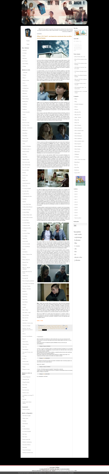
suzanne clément (56, 326)
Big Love (76, 164)
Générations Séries (26, 159)
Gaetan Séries (25, 156)
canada (39, 326)
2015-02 (76, 191)
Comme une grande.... (26, 112)
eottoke (24, 143)
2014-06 (76, 207)
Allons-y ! (24, 77)
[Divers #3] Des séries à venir (80, 56)
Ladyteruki (24, 199)
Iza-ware (24, 177)
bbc (76, 243)
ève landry (49, 327)
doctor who (78, 257)
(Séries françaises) (78, 143)
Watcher (24, 366)
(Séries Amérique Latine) (79, 130)
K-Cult (24, 426)
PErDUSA (24, 291)
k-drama (77, 240)
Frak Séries (25, 154)
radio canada (45, 326)
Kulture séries (25, 185)
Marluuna (24, 257)
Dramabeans (25, 387)
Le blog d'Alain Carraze (27, 204)
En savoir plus (71, 472)
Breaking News (25, 101)
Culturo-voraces (25, 418)
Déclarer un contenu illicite (36, 470)
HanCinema (25, 58)
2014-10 (76, 202)
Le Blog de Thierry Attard (27, 214)
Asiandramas (25, 85)
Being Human (77, 162)
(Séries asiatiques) (78, 133)
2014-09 (76, 204)
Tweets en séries (25, 361)
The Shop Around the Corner (28, 452)
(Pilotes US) (77, 122)
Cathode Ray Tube (26, 379)
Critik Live (24, 117)
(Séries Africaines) (78, 125)
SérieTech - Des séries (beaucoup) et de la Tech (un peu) (27, 330)
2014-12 (76, 196)
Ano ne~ (24, 83)
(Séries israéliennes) (78, 146)
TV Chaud (24, 356)
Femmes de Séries (26, 151)
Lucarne (24, 249)
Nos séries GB (25, 278)
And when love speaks (27, 415)
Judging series (25, 180)
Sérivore (24, 333)
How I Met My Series (26, 164)
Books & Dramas (26, 98)
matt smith (78, 234)
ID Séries (24, 172)
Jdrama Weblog (25, 63)
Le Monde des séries (26, 225)
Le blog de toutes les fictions (28, 217)
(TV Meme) (77, 156)
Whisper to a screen (26, 369)
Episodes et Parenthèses (27, 146)
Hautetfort (57, 467)
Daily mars (24, 119)
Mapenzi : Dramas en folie (27, 254)
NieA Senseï (25, 436)
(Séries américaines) (78, 127)
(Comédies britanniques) (79, 104)
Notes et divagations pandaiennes (28, 280)
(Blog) (76, 101)
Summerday (25, 447)
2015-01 (76, 194)
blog (76, 470)
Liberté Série (25, 238)
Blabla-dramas (25, 90)
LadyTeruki (40, 68)
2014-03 (76, 215)
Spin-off (24, 339)
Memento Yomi (25, 262)
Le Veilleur (24, 230)
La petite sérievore (26, 193)
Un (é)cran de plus (26, 364)
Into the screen (25, 175)
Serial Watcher (25, 302)
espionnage (78, 237)
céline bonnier (62, 326)
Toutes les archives (78, 217)
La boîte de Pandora (26, 428)
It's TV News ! (25, 61)
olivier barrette (58, 328)
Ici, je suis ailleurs (26, 170)
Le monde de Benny (26, 222)
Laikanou (24, 201)
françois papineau (62, 327)
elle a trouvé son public (58, 80)
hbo (76, 251)
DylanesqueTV (25, 141)
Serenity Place (25, 294)
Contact (28, 44)
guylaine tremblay (51, 326)
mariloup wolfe (42, 328)
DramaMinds (25, 135)
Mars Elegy (25, 434)
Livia (44, 358)
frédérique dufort (52, 328)
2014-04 (76, 212)
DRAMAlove (25, 130)
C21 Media (24, 53)
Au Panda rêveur (25, 88)
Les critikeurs (25, 236)
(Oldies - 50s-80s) (78, 117)
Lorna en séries (25, 241)
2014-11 (76, 199)
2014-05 (76, 210)
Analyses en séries (26, 80)
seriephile (24, 307)
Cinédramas (25, 106)
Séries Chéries (25, 320)
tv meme (77, 246)
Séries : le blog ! (25, 309)
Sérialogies (24, 304)
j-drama (77, 260)
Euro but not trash (26, 390)
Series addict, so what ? (27, 312)
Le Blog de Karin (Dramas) (27, 206)
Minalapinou (25, 264)
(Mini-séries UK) (78, 112)
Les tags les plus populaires (64, 469)
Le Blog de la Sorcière (26, 209)
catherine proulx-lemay (55, 327)
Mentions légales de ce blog (46, 470)
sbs (76, 249)
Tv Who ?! (24, 358)
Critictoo (24, 55)
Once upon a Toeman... (27, 286)
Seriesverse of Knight (26, 325)
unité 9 (42, 326)
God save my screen (26, 162)
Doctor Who (77, 167)
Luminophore (25, 251)
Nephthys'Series (25, 275)
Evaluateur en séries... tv (27, 149)
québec (66, 325)
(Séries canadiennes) (78, 138)
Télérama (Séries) (26, 344)
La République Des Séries (27, 196)
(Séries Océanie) (77, 149)
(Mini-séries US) (78, 114)
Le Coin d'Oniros (26, 220)
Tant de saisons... (26, 341)
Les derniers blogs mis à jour (44, 469)
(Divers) (76, 106)
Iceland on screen (26, 392)
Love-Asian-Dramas (26, 246)
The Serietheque (25, 349)
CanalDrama (25, 104)
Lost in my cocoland (26, 243)
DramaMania (25, 133)
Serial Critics (25, 296)
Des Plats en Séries (26, 125)
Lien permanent (53, 325)
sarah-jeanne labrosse (44, 327)
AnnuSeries (25, 50)
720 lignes (24, 75)
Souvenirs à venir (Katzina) (27, 336)
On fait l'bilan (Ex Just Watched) (28, 283)
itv (75, 254)
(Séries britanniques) (78, 135)
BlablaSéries (25, 93)
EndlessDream (25, 423)
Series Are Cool (25, 317)
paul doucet (47, 328)
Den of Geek (25, 384)
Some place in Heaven (26, 444)
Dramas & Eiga (25, 138)
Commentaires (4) (60, 325)
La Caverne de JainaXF (27, 188)
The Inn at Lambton (26, 409)
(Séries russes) (77, 151)
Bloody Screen (25, 96)
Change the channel (26, 382)
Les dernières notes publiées (55, 469)
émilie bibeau (63, 328)
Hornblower (77, 170)
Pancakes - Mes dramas (27, 288)
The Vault (24, 399)
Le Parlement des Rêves (27, 228)
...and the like (25, 72)
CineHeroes (25, 109)
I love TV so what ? (26, 167)
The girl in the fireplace (27, 450)
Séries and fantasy (26, 315)
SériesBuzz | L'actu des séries (28, 323)
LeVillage (24, 66)
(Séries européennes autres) (79, 141)
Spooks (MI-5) (77, 172)
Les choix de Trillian (26, 233)
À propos (28, 40)
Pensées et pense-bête (26, 439)
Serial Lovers (25, 299)
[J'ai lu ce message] (107, 472)
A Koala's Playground (26, 376)
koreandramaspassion (26, 183)
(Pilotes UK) (77, 120)
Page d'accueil (42, 30)
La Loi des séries (26, 191)
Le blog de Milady (26, 212)
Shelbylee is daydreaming (27, 442)
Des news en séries (26, 122)
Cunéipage (24, 420)
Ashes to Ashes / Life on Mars (80, 159)
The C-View (25, 346)
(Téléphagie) (77, 154)
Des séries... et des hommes (27, 127)
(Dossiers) (76, 109)
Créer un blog (52, 467)
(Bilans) (76, 98)
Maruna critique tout (26, 259)
